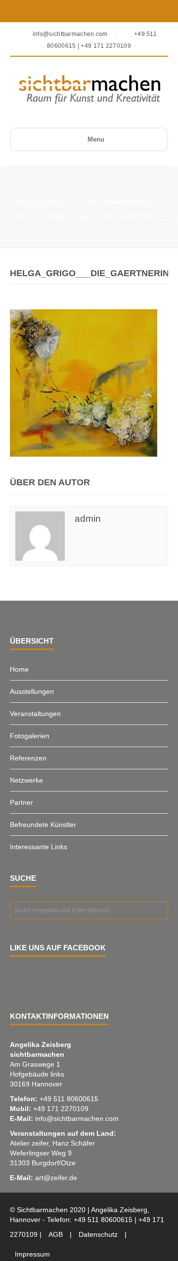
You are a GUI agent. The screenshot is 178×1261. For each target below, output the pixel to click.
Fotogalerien (29, 736)
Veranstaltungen (35, 714)
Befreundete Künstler (43, 825)
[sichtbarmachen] (82, 89)
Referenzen (28, 758)
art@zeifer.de (56, 1178)
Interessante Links (38, 847)
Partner (21, 802)
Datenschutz (98, 1234)
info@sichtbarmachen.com (77, 1118)
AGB (55, 1234)
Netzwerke (26, 780)
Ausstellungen (32, 691)
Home (23, 215)
